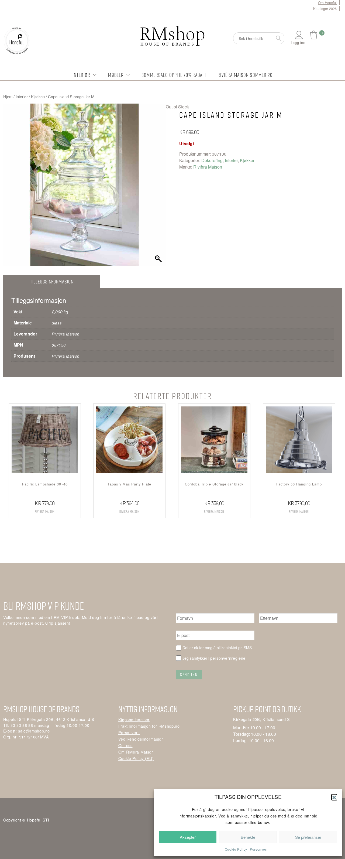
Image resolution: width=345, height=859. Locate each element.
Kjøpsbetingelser (134, 719)
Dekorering (212, 160)
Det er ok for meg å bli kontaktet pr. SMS (217, 647)
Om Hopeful (327, 2)
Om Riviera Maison (136, 752)
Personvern (259, 849)
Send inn (189, 674)
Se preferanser (308, 837)
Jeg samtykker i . (214, 658)
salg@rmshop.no (34, 731)
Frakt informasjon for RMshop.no (149, 726)
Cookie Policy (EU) (136, 758)
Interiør (82, 74)
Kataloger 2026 (325, 8)
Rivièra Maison (207, 167)
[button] (334, 797)
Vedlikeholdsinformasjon (141, 739)
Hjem (7, 96)
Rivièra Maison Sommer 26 (245, 74)
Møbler (116, 74)
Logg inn (298, 42)
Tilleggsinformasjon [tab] (51, 281)
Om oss (125, 745)
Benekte (248, 837)
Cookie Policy (236, 849)
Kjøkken (38, 96)
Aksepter (188, 837)
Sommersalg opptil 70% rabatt (174, 74)
